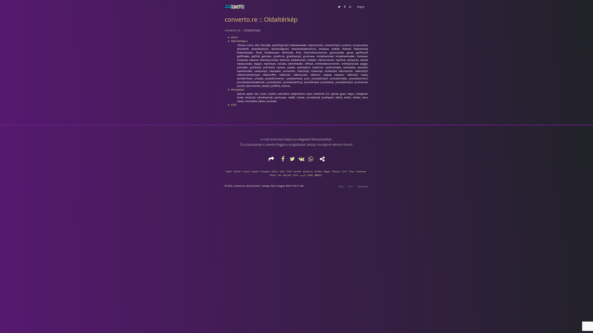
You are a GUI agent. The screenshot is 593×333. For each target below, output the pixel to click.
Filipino (273, 175)
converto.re (239, 185)
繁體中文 (318, 175)
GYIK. (234, 105)
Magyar (327, 171)
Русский (297, 171)
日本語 (310, 175)
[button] (360, 7)
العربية (302, 175)
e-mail (265, 139)
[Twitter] (292, 160)
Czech (344, 171)
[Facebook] (283, 160)
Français (246, 171)
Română (318, 171)
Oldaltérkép (362, 186)
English (229, 171)
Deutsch (237, 171)
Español (255, 171)
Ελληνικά (336, 171)
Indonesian (361, 171)
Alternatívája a (239, 41)
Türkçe (351, 171)
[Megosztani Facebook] (345, 6)
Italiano (274, 171)
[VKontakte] (302, 160)
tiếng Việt (287, 175)
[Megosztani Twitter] (339, 6)
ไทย (279, 175)
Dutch (282, 171)
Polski (289, 171)
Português (265, 171)
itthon (234, 37)
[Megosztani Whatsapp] (350, 6)
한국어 (296, 175)
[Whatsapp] (311, 160)
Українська (308, 171)
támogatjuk (237, 89)
